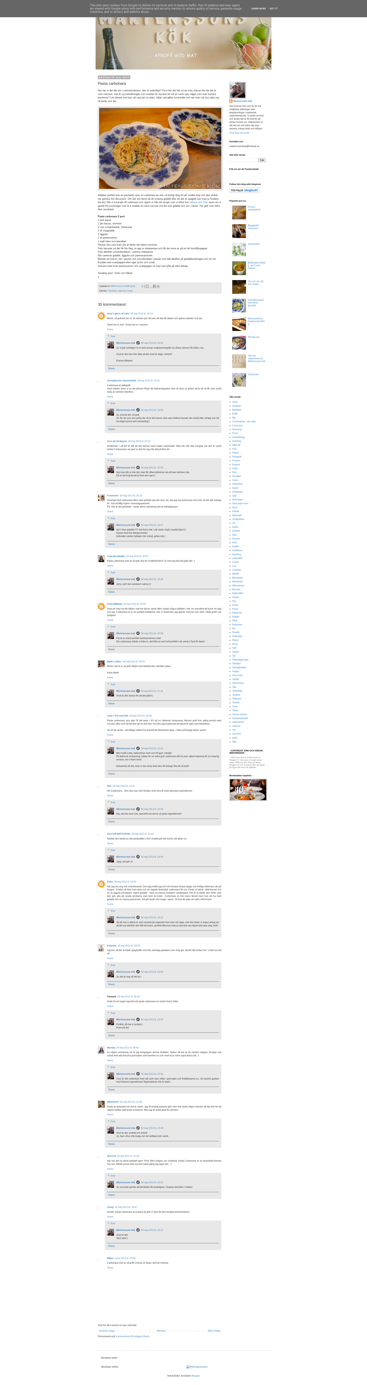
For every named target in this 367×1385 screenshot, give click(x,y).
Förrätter (236, 476)
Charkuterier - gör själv (244, 421)
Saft (234, 648)
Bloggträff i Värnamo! (253, 227)
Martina (111, 1047)
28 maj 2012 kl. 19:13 (141, 313)
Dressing (237, 429)
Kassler (236, 538)
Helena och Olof (198, 202)
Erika (110, 881)
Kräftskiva (237, 550)
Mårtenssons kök (125, 343)
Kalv (234, 535)
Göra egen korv (240, 503)
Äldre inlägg (214, 1330)
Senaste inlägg (106, 1330)
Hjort (234, 507)
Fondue (236, 460)
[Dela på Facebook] (154, 286)
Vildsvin (236, 726)
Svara (110, 329)
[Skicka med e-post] (143, 286)
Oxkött (235, 597)
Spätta (235, 679)
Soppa (235, 671)
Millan (110, 1258)
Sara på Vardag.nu (117, 441)
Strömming (238, 683)
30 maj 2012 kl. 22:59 (152, 809)
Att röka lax (253, 337)
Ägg (234, 741)
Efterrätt (236, 445)
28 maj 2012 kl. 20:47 (137, 556)
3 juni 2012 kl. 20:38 (125, 1258)
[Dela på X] (151, 286)
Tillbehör (236, 698)
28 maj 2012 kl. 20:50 (134, 604)
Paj (234, 601)
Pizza (235, 609)
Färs (234, 472)
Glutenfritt (237, 484)
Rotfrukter (237, 636)
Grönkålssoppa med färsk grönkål (256, 303)
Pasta (130, 291)
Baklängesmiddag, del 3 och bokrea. (257, 265)
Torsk (235, 706)
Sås (234, 687)
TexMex (236, 695)
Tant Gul (111, 1156)
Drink (235, 433)
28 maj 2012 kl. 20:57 (152, 525)
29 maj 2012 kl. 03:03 (129, 945)
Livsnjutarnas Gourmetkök (121, 380)
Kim (109, 786)
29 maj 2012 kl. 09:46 (127, 1047)
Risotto (236, 632)
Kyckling (236, 554)
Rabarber (237, 624)
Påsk (234, 620)
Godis (235, 488)
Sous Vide (237, 675)
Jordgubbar (238, 519)
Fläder (235, 452)
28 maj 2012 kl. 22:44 (142, 834)
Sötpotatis (237, 691)
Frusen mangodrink (254, 208)
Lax (234, 566)
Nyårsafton (238, 593)
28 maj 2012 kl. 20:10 (139, 441)
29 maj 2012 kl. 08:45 (128, 996)
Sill (233, 656)
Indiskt (235, 511)
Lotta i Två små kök (117, 715)
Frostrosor (113, 495)
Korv (234, 542)
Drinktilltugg (238, 437)
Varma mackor (239, 714)
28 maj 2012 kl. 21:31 (124, 786)
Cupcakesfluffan (116, 556)
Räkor (235, 640)
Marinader (237, 577)
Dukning (236, 441)
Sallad (235, 651)
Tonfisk (236, 702)
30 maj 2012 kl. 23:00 (152, 857)
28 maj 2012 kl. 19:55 (152, 410)
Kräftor (235, 546)
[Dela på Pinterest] (158, 286)
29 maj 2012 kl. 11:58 (128, 1156)
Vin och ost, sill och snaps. (255, 282)
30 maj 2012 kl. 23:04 (152, 972)
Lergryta (236, 570)
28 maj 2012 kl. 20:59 (152, 633)
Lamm (235, 562)
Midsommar (238, 585)
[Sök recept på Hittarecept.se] (197, 1366)
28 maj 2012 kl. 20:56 (152, 467)
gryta (234, 737)
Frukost (236, 464)
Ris (234, 628)
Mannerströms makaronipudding (256, 321)
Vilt (233, 730)
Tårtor (235, 710)
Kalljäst (236, 530)
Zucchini (236, 733)
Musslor (236, 589)
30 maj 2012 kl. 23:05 (152, 1019)
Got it (274, 8)
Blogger (196, 1375)
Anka (235, 402)
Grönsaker (237, 499)
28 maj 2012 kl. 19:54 (152, 343)
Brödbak (236, 410)
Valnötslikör (254, 244)
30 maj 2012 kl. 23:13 (152, 1230)
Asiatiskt (236, 406)
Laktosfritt (237, 558)
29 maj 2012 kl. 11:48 (131, 1102)
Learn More (258, 8)
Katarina (111, 945)
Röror (235, 644)
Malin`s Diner (114, 661)
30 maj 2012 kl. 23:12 (152, 1182)
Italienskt (122, 291)
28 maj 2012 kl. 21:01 (152, 691)
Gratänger (237, 491)
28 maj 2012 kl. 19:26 (148, 380)
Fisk (234, 449)
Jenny (110, 1207)
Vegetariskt (238, 722)
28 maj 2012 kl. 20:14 (131, 495)
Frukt (234, 468)
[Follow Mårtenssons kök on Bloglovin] (244, 192)
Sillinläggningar (240, 659)
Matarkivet (113, 1102)
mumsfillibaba (114, 604)
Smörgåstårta (239, 667)
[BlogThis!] (147, 286)
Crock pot (237, 425)
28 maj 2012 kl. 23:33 (125, 881)
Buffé (235, 413)
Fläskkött (112, 291)
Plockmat (237, 612)
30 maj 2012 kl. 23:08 (152, 1128)
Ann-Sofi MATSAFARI (118, 834)
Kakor (235, 527)
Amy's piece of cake (118, 313)
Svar (112, 336)
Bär (234, 417)
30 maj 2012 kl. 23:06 (152, 1074)
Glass (235, 480)
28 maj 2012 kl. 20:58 (152, 579)
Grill (234, 495)
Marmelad (237, 581)
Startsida (161, 1330)
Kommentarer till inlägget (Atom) (132, 1336)
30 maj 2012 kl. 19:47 (126, 1207)
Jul (233, 523)
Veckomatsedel (240, 718)
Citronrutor (253, 374)
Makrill (235, 573)
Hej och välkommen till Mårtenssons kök (257, 358)
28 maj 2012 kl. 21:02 (152, 748)
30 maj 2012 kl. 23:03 (152, 917)
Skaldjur (236, 663)
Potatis (235, 616)
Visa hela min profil (239, 133)
